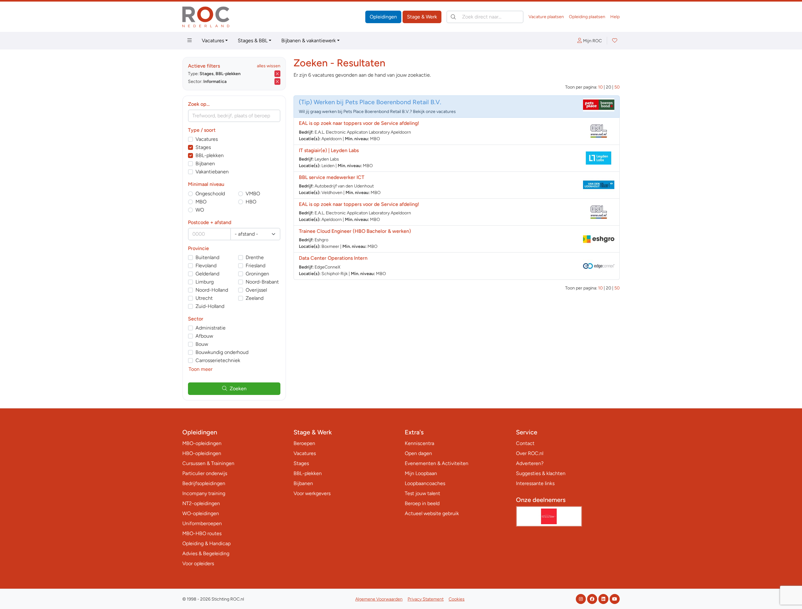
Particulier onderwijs (204, 473)
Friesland (255, 266)
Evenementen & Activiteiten (436, 463)
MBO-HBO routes (201, 533)
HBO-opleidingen (201, 453)
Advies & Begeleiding (205, 553)
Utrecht (204, 298)
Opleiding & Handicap (206, 543)
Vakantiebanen (212, 172)
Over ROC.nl (529, 453)
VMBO (253, 194)
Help (615, 16)
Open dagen (418, 453)
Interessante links (535, 483)
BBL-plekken (209, 155)
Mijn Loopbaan (421, 473)
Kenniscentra (419, 443)
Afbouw (204, 336)
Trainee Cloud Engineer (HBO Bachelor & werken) (355, 231)
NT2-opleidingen (201, 503)
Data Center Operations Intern (333, 258)
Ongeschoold (210, 194)
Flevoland (205, 266)
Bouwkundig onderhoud (221, 352)
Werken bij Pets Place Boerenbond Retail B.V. (377, 102)
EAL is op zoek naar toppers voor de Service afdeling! (359, 123)
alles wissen (268, 66)
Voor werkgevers (312, 493)
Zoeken (238, 389)
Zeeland (254, 298)
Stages (203, 147)
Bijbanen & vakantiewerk (308, 41)
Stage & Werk (422, 17)
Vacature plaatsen (546, 16)
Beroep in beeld (422, 503)
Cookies (457, 599)
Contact (525, 443)
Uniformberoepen (202, 523)
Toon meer (200, 369)
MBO (200, 202)
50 (617, 87)
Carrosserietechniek (217, 360)
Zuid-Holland (209, 306)
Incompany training (203, 493)
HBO (251, 202)
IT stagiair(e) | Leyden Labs (329, 150)
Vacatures (213, 41)
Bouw (201, 344)
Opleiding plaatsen (587, 16)
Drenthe (255, 257)
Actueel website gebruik (432, 513)
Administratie (210, 328)
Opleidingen (383, 17)
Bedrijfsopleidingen (203, 483)
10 (600, 87)
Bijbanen (205, 163)
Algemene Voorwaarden (379, 599)
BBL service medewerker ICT (331, 177)
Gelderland (207, 274)
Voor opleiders (198, 563)
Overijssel (256, 290)
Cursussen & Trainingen (208, 463)
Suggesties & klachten (540, 473)
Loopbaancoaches (425, 483)
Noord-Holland (211, 290)
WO (199, 210)
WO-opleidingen (200, 513)
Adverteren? (530, 463)
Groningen (257, 274)
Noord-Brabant (262, 282)
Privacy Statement (426, 599)
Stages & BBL (253, 41)
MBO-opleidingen (201, 443)
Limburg (204, 282)
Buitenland (207, 257)
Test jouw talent (422, 493)
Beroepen (304, 443)
